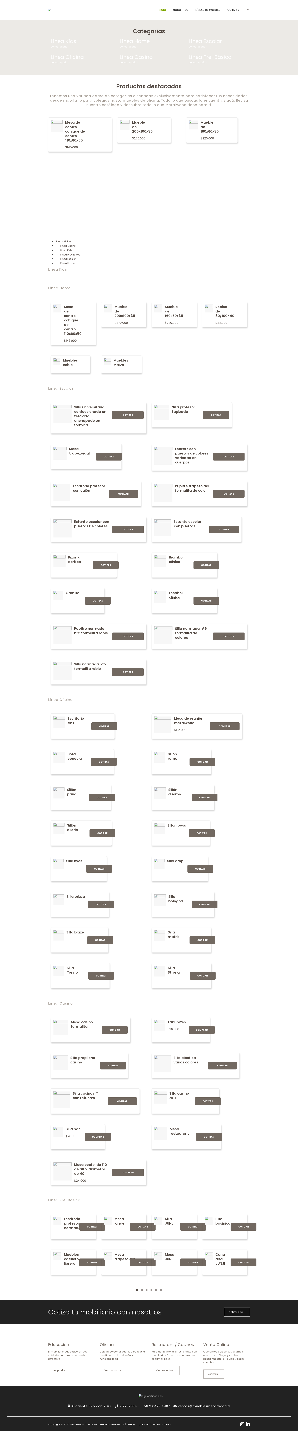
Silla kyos (74, 861)
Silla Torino (72, 970)
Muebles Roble (70, 362)
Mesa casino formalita (82, 1024)
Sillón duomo (174, 792)
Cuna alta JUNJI (220, 1259)
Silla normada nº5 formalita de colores (191, 633)
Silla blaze (75, 932)
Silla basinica (223, 1221)
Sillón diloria (72, 827)
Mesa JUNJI (170, 1256)
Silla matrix (174, 934)
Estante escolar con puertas (187, 524)
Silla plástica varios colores (185, 1060)
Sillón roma (172, 756)
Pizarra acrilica (74, 559)
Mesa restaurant (179, 1131)
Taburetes (176, 1022)
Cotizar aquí (236, 1312)
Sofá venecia (75, 756)
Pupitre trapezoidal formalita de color (192, 488)
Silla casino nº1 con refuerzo (86, 1095)
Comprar (225, 726)
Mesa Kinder (120, 1221)
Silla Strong (174, 970)
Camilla (73, 593)
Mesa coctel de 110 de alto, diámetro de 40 (90, 1169)
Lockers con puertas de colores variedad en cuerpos (191, 455)
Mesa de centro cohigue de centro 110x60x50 (75, 131)
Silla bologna (175, 898)
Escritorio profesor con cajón (89, 488)
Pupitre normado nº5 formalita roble (91, 630)
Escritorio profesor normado (72, 1223)
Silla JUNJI (170, 1221)
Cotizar (128, 415)
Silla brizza (76, 896)
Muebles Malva (120, 362)
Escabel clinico (176, 595)
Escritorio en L (76, 720)
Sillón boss (176, 825)
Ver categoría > (60, 46)
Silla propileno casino (82, 1060)
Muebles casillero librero (71, 1259)
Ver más (213, 1374)
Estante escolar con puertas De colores (91, 524)
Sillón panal (72, 792)
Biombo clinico (176, 559)
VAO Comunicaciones (157, 1424)
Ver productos (61, 1370)
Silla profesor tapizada (183, 409)
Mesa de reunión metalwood (188, 720)
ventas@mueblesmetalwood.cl (204, 1406)
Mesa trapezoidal (79, 451)
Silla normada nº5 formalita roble (90, 666)
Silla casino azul (179, 1095)
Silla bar (73, 1129)
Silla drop (175, 861)
